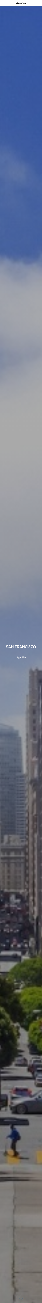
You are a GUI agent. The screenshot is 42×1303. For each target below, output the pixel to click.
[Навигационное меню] (3, 3)
